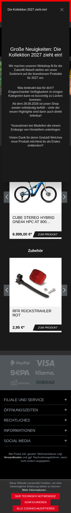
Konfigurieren (36, 502)
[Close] (61, 9)
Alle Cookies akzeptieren (36, 508)
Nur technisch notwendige (35, 496)
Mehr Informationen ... (35, 489)
